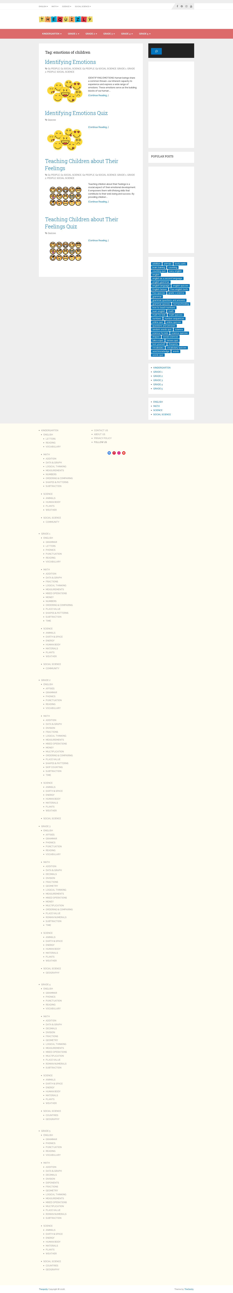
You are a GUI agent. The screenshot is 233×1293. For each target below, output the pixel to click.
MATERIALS (52, 648)
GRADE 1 (72, 33)
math (171, 311)
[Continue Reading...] (98, 95)
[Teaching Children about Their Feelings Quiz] (65, 251)
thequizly (173, 344)
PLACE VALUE (53, 609)
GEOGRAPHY (52, 972)
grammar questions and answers (168, 300)
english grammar (160, 282)
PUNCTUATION (54, 554)
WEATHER (51, 510)
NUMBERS (51, 474)
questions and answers (163, 326)
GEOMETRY (52, 886)
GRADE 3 (108, 33)
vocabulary (158, 347)
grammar (157, 296)
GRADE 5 (143, 33)
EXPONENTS (52, 1182)
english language (160, 285)
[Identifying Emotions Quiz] (65, 137)
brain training (158, 267)
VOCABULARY (53, 446)
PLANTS (50, 506)
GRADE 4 (126, 33)
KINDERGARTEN (50, 33)
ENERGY (50, 640)
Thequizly (43, 1289)
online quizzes (174, 322)
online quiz (157, 322)
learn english (158, 311)
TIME (48, 621)
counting (172, 267)
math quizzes (176, 315)
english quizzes (180, 285)
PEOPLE (51, 72)
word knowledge (160, 351)
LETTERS (51, 439)
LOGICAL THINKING (56, 466)
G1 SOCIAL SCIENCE (71, 68)
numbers (156, 318)
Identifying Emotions (70, 61)
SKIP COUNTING (54, 767)
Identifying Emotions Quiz (76, 113)
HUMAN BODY (53, 502)
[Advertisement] (171, 104)
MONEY (50, 597)
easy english (175, 271)
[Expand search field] (156, 51)
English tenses (159, 289)
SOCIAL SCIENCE (82, 6)
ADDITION (51, 458)
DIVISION (50, 728)
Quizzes (52, 120)
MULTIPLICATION (55, 751)
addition (156, 263)
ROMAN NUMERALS (56, 917)
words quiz (157, 355)
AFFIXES (50, 688)
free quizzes (158, 293)
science (179, 329)
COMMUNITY (52, 522)
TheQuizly (189, 1289)
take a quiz (157, 340)
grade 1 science (176, 293)
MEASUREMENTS (55, 470)
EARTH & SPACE (54, 636)
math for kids (159, 315)
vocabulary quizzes (176, 347)
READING (50, 442)
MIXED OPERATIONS (56, 593)
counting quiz (159, 271)
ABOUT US (99, 434)
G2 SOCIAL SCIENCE (105, 68)
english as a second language (167, 278)
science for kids (160, 333)
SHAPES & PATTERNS (57, 482)
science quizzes (180, 333)
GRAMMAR (51, 542)
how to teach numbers (163, 307)
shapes (156, 336)
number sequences (174, 318)
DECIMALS (51, 874)
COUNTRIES (52, 1115)
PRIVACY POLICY (103, 438)
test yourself (158, 344)
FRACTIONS (52, 581)
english (156, 274)
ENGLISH (42, 6)
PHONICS (50, 550)
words (176, 351)
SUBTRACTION (53, 486)
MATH (54, 6)
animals (168, 263)
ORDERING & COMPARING (59, 478)
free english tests (179, 289)
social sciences (170, 336)
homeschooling (181, 304)
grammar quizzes (161, 304)
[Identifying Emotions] (65, 89)
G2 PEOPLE (88, 68)
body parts (180, 263)
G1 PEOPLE (54, 68)
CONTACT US (101, 430)
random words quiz (162, 329)
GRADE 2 (90, 33)
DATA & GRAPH (54, 462)
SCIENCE (66, 6)
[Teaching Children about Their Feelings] (65, 196)
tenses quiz (172, 340)
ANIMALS (50, 498)
